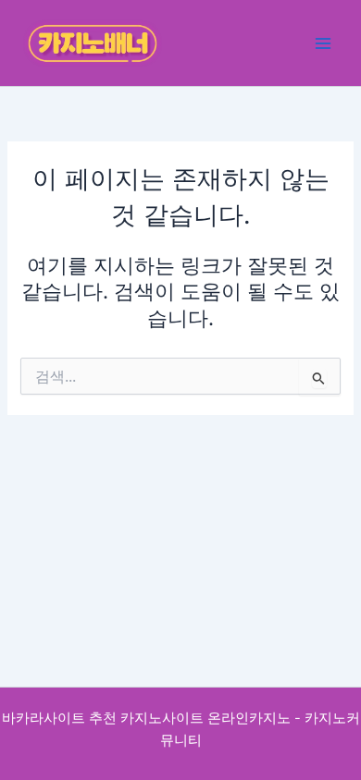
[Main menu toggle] (323, 43)
